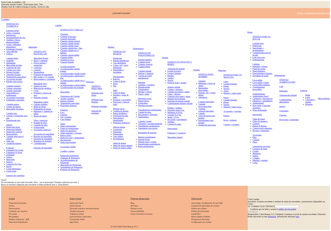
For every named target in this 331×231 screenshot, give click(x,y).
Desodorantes (118, 77)
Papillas (170, 76)
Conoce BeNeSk (137, 211)
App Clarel (74, 222)
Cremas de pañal (174, 124)
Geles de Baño (119, 93)
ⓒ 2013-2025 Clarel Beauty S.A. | (124, 227)
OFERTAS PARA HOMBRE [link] (206, 75)
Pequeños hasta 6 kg (176, 110)
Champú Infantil (67, 62)
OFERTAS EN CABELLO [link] (71, 30)
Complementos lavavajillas (259, 88)
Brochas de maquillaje (43, 136)
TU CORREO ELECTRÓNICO (261, 206)
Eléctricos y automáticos (263, 101)
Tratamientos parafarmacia (149, 126)
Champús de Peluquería (70, 158)
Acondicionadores (67, 66)
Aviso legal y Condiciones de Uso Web (207, 203)
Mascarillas (65, 92)
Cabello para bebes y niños (178, 92)
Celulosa (256, 64)
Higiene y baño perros (232, 107)
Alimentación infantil (176, 69)
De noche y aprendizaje (177, 119)
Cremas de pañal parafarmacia (145, 77)
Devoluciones (14, 208)
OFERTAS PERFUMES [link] (96, 87)
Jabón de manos (119, 143)
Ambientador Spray (261, 96)
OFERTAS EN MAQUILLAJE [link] (40, 52)
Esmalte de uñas (40, 123)
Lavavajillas (257, 80)
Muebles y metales (260, 160)
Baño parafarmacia (145, 146)
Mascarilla (10, 159)
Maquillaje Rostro (41, 58)
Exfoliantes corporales (15, 100)
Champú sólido (66, 57)
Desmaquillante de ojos (16, 37)
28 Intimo (134, 206)
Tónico (9, 157)
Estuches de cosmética (15, 175)
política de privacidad (287, 209)
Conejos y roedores (231, 124)
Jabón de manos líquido (122, 145)
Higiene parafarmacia (147, 137)
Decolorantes (65, 140)
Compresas (117, 129)
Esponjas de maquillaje (43, 139)
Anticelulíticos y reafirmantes (13, 94)
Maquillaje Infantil (174, 137)
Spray (115, 84)
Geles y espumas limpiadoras (13, 34)
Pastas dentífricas (120, 113)
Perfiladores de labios (42, 109)
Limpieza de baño (260, 149)
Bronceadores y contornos (44, 79)
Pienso (226, 86)
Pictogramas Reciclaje (200, 219)
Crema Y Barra (119, 81)
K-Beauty (10, 148)
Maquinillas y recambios (118, 71)
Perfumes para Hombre (97, 101)
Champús (64, 34)
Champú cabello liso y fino (71, 48)
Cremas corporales (13, 88)
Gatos (225, 81)
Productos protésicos (121, 123)
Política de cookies (199, 208)
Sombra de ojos (40, 86)
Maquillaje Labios (41, 102)
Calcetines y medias (310, 101)
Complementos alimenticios (285, 101)
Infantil (165, 58)
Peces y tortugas (230, 120)
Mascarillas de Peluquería (70, 165)
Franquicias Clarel (77, 219)
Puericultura (172, 128)
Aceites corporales (13, 91)
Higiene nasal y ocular (147, 142)
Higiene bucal (118, 109)
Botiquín (141, 82)
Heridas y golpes (145, 92)
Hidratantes (11, 63)
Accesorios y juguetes (232, 111)
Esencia (9, 162)
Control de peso (145, 112)
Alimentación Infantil (288, 95)
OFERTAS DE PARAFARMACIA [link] (146, 54)
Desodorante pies (13, 120)
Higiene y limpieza (145, 73)
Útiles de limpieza (260, 121)
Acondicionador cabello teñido (73, 85)
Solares (9, 125)
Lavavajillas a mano (261, 82)
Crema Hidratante (13, 169)
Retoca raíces (65, 135)
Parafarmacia (138, 48)
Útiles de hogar (259, 119)
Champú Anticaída (68, 39)
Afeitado (201, 81)
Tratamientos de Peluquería (71, 167)
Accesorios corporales (15, 98)
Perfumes (90, 82)
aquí (297, 216)
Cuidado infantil (144, 71)
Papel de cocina (259, 69)
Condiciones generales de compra (205, 206)
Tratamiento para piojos (147, 128)
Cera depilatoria (119, 63)
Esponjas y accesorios (122, 100)
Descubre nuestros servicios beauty (84, 208)
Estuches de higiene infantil (178, 101)
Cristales (256, 158)
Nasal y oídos (143, 94)
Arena (225, 91)
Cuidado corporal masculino (206, 110)
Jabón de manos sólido (122, 148)
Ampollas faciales (13, 75)
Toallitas (171, 122)
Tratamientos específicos (16, 77)
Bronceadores (11, 134)
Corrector (38, 68)
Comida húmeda (230, 84)
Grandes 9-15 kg (174, 115)
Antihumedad (258, 103)
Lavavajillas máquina (261, 85)
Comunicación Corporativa (80, 217)
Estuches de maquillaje (43, 148)
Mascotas (222, 70)
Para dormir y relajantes (147, 114)
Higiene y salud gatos (232, 93)
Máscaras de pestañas (43, 88)
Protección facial (13, 127)
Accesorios (257, 135)
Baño (115, 90)
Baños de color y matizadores (72, 138)
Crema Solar (11, 171)
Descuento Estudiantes (18, 222)
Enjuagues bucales (120, 116)
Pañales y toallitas (174, 108)
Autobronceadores (13, 143)
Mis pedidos (14, 217)
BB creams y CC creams (44, 77)
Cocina (256, 151)
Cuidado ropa (258, 43)
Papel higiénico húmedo (263, 73)
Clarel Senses (75, 206)
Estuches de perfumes (96, 112)
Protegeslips (118, 134)
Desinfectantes (144, 87)
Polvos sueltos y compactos (40, 64)
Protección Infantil (13, 129)
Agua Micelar (11, 51)
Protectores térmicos (68, 106)
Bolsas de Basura (260, 126)
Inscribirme (253, 212)
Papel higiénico (259, 71)
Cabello (58, 25)
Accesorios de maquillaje (44, 134)
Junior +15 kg (173, 117)
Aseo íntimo (118, 136)
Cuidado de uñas (41, 125)
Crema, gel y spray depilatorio (120, 66)
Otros (255, 142)
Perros (226, 98)
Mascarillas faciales (14, 65)
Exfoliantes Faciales (14, 49)
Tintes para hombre (68, 142)
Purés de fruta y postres (176, 83)
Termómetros (143, 89)
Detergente (257, 46)
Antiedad (10, 61)
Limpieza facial (12, 31)
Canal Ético (196, 214)
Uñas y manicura (40, 120)
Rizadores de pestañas (43, 141)
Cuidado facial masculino (205, 105)
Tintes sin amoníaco (68, 131)
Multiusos (257, 153)
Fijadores (64, 110)
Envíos (11, 206)
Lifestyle (303, 91)
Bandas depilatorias (121, 61)
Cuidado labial (144, 67)
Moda (307, 95)
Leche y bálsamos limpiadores (13, 45)
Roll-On (116, 79)
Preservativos (143, 101)
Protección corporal (14, 132)
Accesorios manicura (42, 130)
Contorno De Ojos (13, 164)
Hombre (196, 70)
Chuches (282, 115)
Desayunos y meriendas (289, 120)
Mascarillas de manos (15, 109)
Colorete (37, 70)
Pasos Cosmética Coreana (141, 214)
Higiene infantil (173, 87)
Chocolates (283, 111)
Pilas (255, 137)
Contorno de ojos (13, 68)
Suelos (255, 156)
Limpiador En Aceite (14, 150)
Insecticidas (257, 114)
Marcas (321, 98)
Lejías (255, 163)
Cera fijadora (65, 119)
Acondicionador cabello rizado (73, 73)
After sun (10, 141)
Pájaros (226, 116)
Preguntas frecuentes (17, 203)
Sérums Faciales (12, 72)
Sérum (9, 166)
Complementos (40, 143)
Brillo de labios (40, 107)
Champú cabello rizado (70, 43)
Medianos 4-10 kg (175, 112)
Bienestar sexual (144, 98)
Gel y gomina (65, 117)
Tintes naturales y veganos (71, 133)
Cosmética (5, 19)
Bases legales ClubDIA (200, 217)
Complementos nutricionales (149, 110)
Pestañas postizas (41, 98)
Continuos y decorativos (263, 98)
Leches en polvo (174, 71)
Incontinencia (118, 139)
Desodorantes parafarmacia (149, 144)
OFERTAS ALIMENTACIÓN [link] (287, 81)
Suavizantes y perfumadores (258, 49)
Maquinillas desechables (203, 89)
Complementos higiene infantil (179, 103)
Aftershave (202, 97)
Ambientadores (259, 94)
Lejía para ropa (259, 57)
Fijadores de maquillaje (43, 75)
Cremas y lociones (175, 89)
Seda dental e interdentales (118, 119)
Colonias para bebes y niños (178, 96)
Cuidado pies (11, 113)
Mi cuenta (13, 214)
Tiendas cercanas (77, 211)
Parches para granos (14, 81)
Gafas (307, 97)
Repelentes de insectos (147, 133)
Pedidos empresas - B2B (19, 219)
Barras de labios (40, 116)
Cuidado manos (12, 104)
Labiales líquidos (40, 104)
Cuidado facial (12, 58)
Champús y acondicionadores (150, 124)
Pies (114, 86)
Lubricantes (143, 103)
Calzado (256, 140)
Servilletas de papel (261, 76)
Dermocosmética (145, 60)
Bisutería (309, 104)
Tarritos (170, 78)
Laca (62, 112)
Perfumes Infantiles (99, 106)
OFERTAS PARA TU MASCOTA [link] (232, 76)
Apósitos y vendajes (146, 85)
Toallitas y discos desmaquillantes (13, 41)
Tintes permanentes (68, 126)
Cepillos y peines (67, 151)
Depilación (117, 58)
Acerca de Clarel (76, 203)
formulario (272, 216)
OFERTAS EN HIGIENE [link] (119, 52)
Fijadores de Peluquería (69, 169)
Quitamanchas (258, 60)
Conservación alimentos (262, 128)
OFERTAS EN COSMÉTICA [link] (12, 25)
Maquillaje (32, 47)
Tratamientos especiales (69, 103)
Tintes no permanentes (69, 128)
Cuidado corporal (13, 86)
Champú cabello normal (70, 41)
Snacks (170, 80)
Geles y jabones (173, 94)
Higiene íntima (119, 127)
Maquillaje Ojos (40, 84)
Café (281, 86)
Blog (132, 203)
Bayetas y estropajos (261, 131)
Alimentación (279, 75)
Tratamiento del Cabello (70, 96)
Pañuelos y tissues (260, 66)
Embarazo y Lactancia (176, 133)
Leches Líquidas (174, 73)
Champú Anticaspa (68, 36)
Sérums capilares (67, 101)
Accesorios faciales (14, 79)
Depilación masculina (207, 125)
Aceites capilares (67, 99)
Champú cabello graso (69, 46)
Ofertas (327, 98)
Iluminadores (39, 72)
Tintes (62, 124)
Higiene (111, 47)
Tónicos (9, 54)
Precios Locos (136, 208)
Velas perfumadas (260, 110)
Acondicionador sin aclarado (72, 87)
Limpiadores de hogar (261, 146)
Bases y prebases (40, 61)
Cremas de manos (13, 107)
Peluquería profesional (69, 156)
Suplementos (143, 117)
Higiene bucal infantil (176, 99)
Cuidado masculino (206, 102)
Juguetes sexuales (145, 105)
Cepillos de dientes (120, 111)
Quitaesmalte (39, 127)
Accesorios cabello (68, 147)
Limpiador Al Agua (14, 152)
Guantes (256, 124)
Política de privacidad (200, 211)
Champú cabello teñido (70, 55)
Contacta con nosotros (18, 211)
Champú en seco (67, 60)
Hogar (250, 32)
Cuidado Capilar (145, 121)
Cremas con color (13, 70)
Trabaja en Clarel (77, 214)
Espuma (63, 115)
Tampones (117, 132)
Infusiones (283, 91)
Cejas (36, 91)
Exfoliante (10, 155)
